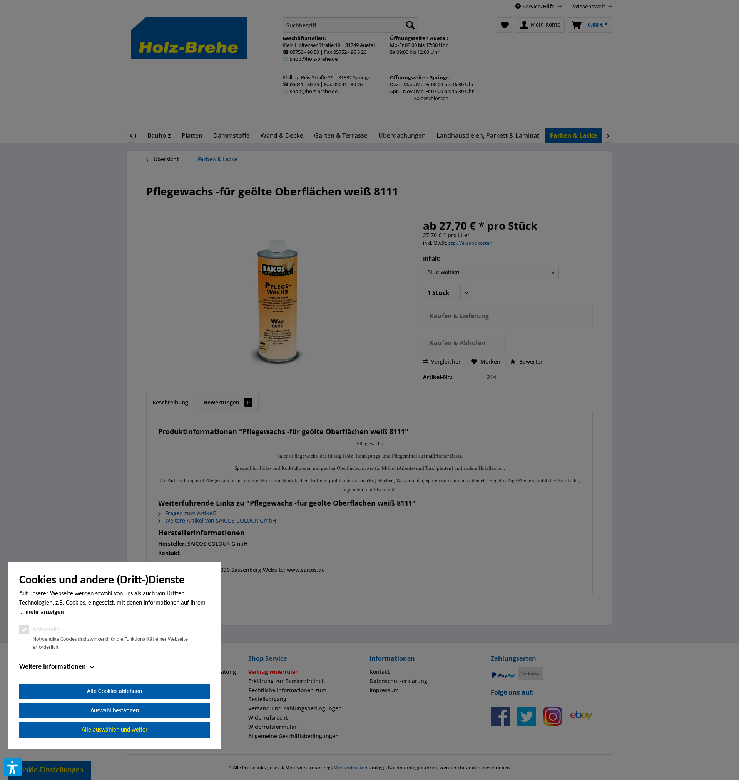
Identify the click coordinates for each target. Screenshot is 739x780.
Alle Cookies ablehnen (114, 691)
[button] (13, 767)
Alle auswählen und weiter (115, 730)
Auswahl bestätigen (114, 711)
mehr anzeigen (44, 612)
